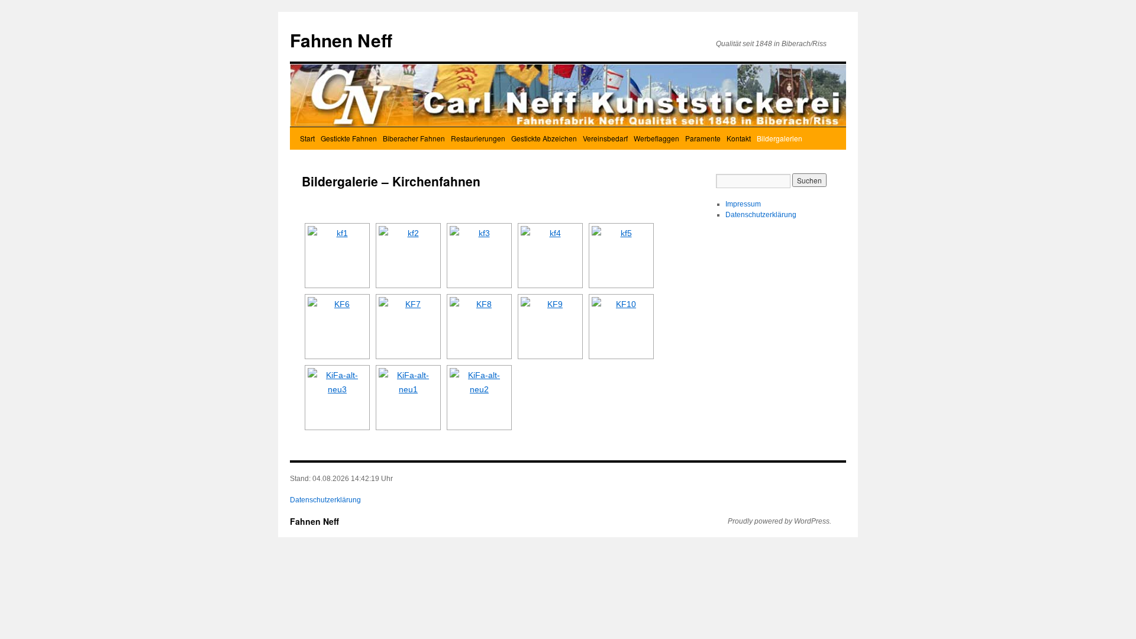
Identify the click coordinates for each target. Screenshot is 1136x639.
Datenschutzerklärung (760, 215)
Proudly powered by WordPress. (779, 521)
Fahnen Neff (341, 40)
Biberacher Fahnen (414, 138)
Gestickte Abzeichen (544, 138)
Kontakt (739, 138)
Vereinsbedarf (605, 138)
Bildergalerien (779, 138)
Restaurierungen (478, 138)
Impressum (743, 204)
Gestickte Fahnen (349, 138)
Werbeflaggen (656, 138)
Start (307, 138)
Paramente (703, 138)
